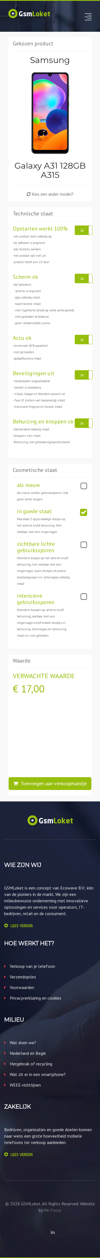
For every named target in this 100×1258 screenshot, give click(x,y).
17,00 (32, 688)
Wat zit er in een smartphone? (37, 1074)
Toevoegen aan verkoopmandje (52, 783)
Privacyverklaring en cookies (35, 998)
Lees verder (22, 925)
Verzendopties (22, 977)
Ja (82, 230)
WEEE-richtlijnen (25, 1085)
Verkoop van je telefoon (32, 966)
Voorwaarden (21, 987)
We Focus (52, 1210)
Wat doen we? (22, 1042)
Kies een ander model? (52, 194)
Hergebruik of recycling (30, 1063)
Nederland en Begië (27, 1053)
